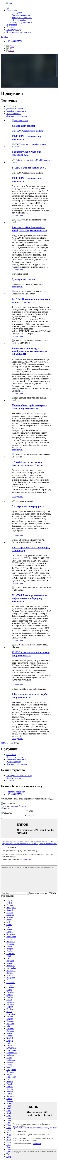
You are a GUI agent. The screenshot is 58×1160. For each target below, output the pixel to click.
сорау (14, 215)
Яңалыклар (11, 25)
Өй (7, 8)
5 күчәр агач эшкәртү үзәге (28, 506)
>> (12, 743)
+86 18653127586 (14, 41)
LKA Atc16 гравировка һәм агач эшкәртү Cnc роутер (31, 300)
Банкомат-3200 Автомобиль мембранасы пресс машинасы (29, 229)
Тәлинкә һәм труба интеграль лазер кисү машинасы (29, 407)
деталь (20, 215)
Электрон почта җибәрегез (13, 806)
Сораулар (10, 27)
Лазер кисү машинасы (22, 22)
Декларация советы (21, 15)
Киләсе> (7, 743)
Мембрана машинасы (22, 17)
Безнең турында (13, 29)
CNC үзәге (17, 13)
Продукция (11, 10)
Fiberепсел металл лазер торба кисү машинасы (30, 695)
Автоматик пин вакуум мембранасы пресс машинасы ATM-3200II (29, 351)
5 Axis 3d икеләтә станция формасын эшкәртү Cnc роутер (30, 463)
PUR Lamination (19, 20)
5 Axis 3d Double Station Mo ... (29, 167)
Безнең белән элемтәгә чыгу (19, 32)
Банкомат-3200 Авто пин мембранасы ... (26, 153)
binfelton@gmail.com (15, 792)
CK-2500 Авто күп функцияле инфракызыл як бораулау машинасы (29, 598)
